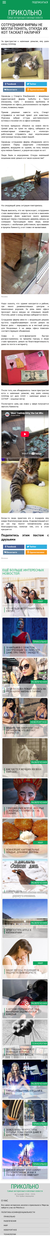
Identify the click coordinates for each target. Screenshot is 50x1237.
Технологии (10, 1234)
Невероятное (10, 1230)
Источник (4, 558)
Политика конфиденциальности (18, 1212)
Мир (6, 1225)
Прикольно (9, 1216)
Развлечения (10, 1221)
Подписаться (40, 2)
